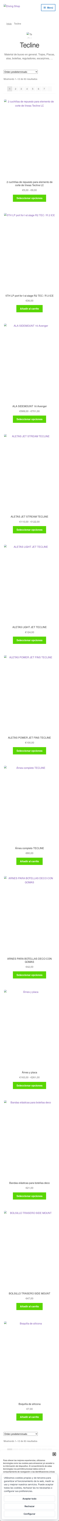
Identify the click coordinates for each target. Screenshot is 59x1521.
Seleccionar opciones (29, 198)
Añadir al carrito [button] (29, 308)
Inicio (9, 23)
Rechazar (30, 1506)
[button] (54, 1454)
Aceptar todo (29, 1498)
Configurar (29, 1513)
